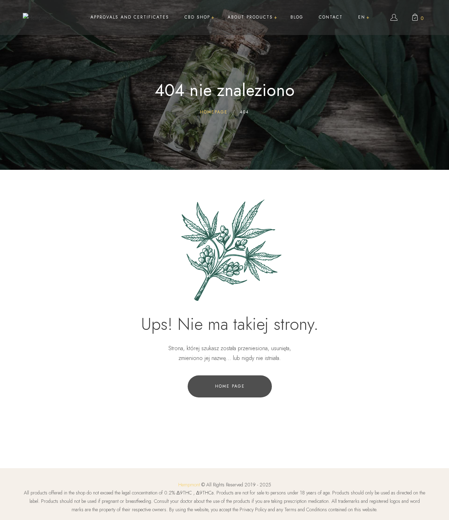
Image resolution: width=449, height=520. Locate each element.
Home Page (230, 386)
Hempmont (189, 484)
